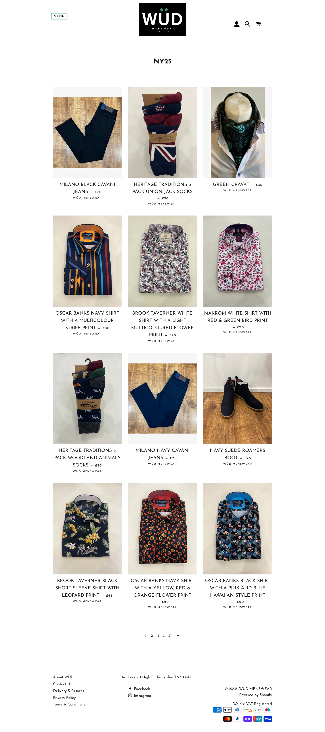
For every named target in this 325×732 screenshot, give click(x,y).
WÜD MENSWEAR (255, 689)
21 (170, 636)
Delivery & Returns (68, 691)
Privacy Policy (64, 698)
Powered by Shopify (255, 695)
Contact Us (62, 684)
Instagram (142, 696)
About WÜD (63, 677)
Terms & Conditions (69, 704)
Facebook (141, 689)
